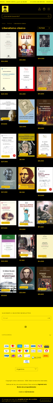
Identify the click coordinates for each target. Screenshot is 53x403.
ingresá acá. (42, 384)
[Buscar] (48, 16)
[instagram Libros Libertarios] (25, 327)
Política (9, 23)
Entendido (46, 400)
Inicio (3, 23)
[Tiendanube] (27, 392)
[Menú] (48, 9)
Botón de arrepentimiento (26, 387)
